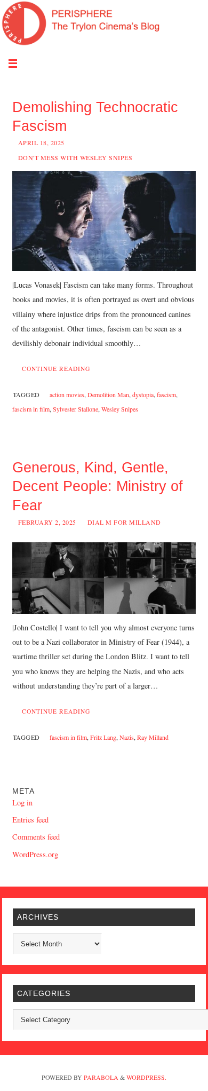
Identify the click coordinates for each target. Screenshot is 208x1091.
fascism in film (31, 409)
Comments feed (36, 837)
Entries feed (30, 820)
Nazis (126, 737)
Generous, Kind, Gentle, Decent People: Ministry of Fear (97, 486)
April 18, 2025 (41, 142)
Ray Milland (153, 737)
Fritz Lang (103, 737)
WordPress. (146, 1077)
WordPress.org (35, 854)
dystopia (143, 394)
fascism (166, 394)
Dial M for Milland (124, 522)
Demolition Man (108, 394)
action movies (67, 394)
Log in (22, 802)
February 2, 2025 (47, 522)
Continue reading (56, 369)
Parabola (101, 1077)
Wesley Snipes (119, 409)
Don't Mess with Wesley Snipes (75, 157)
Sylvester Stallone (75, 409)
